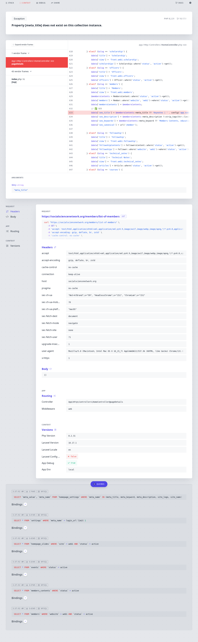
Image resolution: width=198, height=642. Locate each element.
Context (10, 241)
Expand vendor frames (24, 44)
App (8, 226)
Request (10, 206)
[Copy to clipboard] (183, 190)
